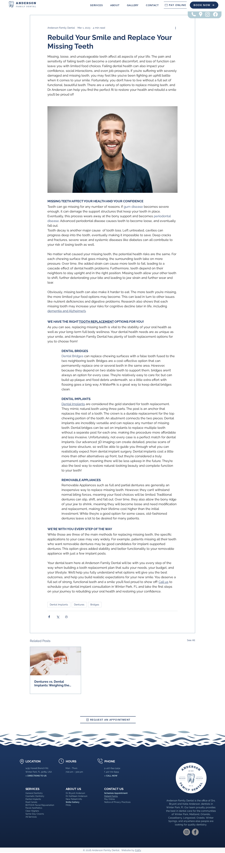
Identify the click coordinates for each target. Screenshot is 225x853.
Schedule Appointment (116, 793)
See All (191, 640)
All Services (31, 817)
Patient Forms (111, 796)
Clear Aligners (32, 811)
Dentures (79, 604)
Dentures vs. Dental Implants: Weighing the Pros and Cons (51, 683)
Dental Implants (59, 604)
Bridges (94, 604)
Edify (138, 850)
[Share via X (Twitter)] (57, 616)
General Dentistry (34, 793)
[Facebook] (215, 14)
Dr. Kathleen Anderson (76, 796)
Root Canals (31, 802)
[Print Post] (66, 616)
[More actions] (175, 28)
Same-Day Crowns (34, 814)
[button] (96, 5)
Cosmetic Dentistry (34, 796)
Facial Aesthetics (33, 808)
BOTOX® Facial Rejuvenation (39, 805)
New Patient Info (74, 799)
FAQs (68, 805)
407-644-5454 (113, 768)
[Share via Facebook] (49, 616)
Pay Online (109, 799)
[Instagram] (207, 14)
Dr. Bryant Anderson (75, 793)
